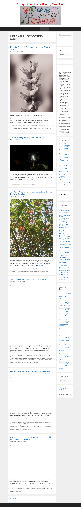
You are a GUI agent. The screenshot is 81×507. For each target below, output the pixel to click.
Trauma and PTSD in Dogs (32, 362)
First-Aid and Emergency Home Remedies (21, 125)
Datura (13, 128)
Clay (17, 425)
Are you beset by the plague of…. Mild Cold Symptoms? (27, 138)
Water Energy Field (28, 429)
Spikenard (60, 276)
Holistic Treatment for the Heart (17, 130)
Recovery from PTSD (34, 361)
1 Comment (14, 364)
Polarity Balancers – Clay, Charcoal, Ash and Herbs (30, 371)
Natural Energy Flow (64, 259)
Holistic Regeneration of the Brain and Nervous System (65, 249)
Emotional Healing (66, 218)
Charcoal (14, 425)
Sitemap (65, 390)
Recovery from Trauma (44, 361)
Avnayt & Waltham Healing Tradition (40, 4)
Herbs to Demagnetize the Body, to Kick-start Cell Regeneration (65, 295)
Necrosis (38, 130)
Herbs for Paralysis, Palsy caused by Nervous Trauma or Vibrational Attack (64, 338)
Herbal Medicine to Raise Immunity (19, 184)
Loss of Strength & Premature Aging (38, 125)
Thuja (19, 491)
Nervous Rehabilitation (38, 490)
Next (17, 499)
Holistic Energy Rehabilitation (44, 128)
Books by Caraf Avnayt (34, 29)
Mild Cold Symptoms (31, 184)
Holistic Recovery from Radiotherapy (30, 428)
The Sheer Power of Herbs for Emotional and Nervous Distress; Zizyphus (31, 193)
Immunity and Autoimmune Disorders (38, 182)
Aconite (13, 358)
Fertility (64, 222)
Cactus (60, 213)
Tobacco (22, 429)
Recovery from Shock (14, 429)
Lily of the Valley (32, 130)
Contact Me (62, 388)
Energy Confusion (29, 425)
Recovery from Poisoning (44, 422)
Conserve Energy (66, 216)
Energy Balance (21, 425)
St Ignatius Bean (44, 130)
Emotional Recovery (44, 358)
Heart (64, 225)
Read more (41, 122)
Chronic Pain (61, 216)
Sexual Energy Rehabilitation (19, 362)
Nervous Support (37, 271)
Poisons (49, 428)
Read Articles (44, 29)
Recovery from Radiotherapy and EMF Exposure (20, 423)
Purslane (16, 491)
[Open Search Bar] (51, 29)
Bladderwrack (36, 358)
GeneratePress (52, 505)
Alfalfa (16, 358)
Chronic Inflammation (64, 215)
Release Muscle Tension (67, 270)
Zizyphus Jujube (44, 271)
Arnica (13, 490)
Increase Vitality (66, 255)
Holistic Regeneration (67, 245)
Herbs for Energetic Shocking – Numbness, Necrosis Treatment (30, 48)
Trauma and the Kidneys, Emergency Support (28, 279)
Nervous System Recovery (35, 488)
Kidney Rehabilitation (25, 361)
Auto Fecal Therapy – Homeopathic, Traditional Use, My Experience (64, 356)
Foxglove (35, 128)
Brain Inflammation (66, 212)
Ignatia (26, 130)
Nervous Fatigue (62, 260)
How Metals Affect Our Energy (67, 309)
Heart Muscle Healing (66, 227)
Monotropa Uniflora (42, 428)
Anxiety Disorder (15, 271)
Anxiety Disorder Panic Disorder (26, 271)
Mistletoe (67, 257)
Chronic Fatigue (65, 213)
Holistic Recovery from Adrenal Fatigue (34, 426)
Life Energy (62, 257)
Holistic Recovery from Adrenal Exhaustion (34, 359)
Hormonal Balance (34, 422)
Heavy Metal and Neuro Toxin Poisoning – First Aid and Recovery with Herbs (30, 438)
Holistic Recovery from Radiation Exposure (64, 243)
